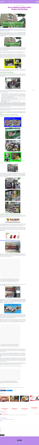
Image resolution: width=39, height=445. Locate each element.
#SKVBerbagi (10, 387)
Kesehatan (12, 1)
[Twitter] (37, 1)
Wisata (15, 1)
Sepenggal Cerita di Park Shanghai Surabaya (34, 66)
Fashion (21, 5)
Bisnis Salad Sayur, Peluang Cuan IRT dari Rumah (35, 71)
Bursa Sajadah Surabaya (21, 387)
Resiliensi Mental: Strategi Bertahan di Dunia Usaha (34, 76)
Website (1, 433)
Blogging (9, 1)
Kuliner (19, 1)
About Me (33, 28)
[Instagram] (38, 1)
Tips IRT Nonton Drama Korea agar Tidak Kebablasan (35, 61)
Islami (24, 5)
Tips (28, 1)
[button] (33, 1)
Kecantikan (22, 1)
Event (19, 5)
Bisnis (17, 1)
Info (22, 5)
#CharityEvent (7, 387)
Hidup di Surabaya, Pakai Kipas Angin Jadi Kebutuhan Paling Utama (35, 81)
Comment (1, 420)
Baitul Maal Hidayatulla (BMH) (15, 387)
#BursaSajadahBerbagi (3, 387)
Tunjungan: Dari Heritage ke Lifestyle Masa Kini (35, 86)
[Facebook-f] (36, 1)
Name (1, 428)
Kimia (30, 1)
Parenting (26, 1)
